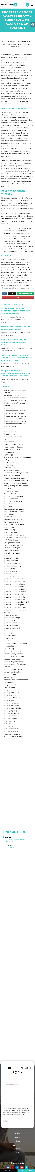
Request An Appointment (27, 5)
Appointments (17, 1145)
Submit (5, 1121)
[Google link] (12, 1167)
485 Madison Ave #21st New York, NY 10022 (14, 840)
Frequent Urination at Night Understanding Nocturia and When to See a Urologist (15, 373)
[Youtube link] (22, 1167)
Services (18, 1148)
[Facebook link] (8, 1167)
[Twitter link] (26, 1167)
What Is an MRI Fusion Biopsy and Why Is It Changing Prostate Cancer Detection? (16, 357)
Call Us (9, 1170)
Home (17, 1137)
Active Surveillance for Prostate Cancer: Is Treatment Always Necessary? (15, 311)
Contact (17, 1152)
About (17, 1141)
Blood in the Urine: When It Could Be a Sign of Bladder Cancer (14, 342)
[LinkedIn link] (17, 1167)
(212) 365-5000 (23, 5)
